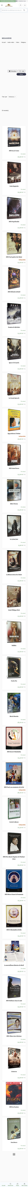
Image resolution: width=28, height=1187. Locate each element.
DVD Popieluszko (14, 222)
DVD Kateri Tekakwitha (14, 752)
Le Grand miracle (14, 398)
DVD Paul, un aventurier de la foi (14, 787)
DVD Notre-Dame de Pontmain (14, 894)
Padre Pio (14, 681)
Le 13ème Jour (14, 539)
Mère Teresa (14, 504)
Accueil (4, 42)
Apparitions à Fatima (14, 433)
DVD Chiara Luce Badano (14, 1036)
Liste (23, 71)
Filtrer (21, 74)
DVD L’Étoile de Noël (14, 292)
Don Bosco (14, 1142)
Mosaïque (13, 71)
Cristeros (14, 1071)
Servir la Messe (14, 822)
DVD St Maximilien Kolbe (14, 930)
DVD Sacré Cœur (14, 151)
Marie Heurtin (14, 716)
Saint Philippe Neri (14, 610)
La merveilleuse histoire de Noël (14, 965)
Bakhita (14, 645)
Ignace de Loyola (14, 363)
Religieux (23, 42)
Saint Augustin (14, 186)
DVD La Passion (14, 1107)
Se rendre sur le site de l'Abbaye (7, 1)
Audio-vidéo (11, 42)
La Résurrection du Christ (14, 575)
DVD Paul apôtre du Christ (14, 257)
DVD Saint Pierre (14, 468)
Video (17, 42)
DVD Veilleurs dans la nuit (14, 1001)
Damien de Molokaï (14, 327)
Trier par (4, 97)
